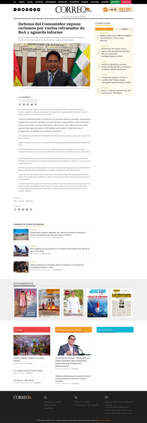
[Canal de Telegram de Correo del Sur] (38, 9)
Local (30, 2)
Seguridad (51, 2)
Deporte (115, 2)
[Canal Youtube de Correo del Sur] (23, 9)
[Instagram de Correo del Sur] (27, 9)
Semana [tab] (124, 29)
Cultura (95, 2)
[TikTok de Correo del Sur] (30, 9)
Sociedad (62, 2)
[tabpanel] (26, 303)
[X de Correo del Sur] (19, 9)
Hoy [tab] (104, 29)
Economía (74, 2)
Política (39, 2)
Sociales (126, 2)
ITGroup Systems (105, 420)
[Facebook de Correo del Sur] (15, 9)
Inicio (22, 2)
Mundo (85, 2)
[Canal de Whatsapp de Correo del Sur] (34, 9)
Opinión (105, 2)
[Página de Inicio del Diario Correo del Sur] (74, 9)
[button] (52, 65)
